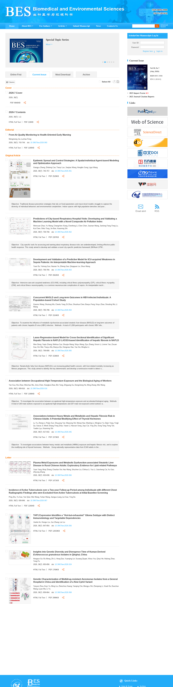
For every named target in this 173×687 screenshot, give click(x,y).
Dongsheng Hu (80, 385)
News (98, 26)
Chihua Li (86, 470)
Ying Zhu (93, 426)
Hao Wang (67, 470)
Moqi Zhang (47, 470)
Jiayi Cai (85, 426)
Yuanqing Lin (70, 559)
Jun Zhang (55, 522)
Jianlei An (37, 522)
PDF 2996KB (54, 598)
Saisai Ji (39, 426)
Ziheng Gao (64, 266)
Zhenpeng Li (98, 586)
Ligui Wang (93, 167)
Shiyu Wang (79, 344)
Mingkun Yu (99, 423)
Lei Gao (65, 497)
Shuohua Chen (78, 304)
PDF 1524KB (54, 315)
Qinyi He (100, 559)
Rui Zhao (19, 385)
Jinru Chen (39, 385)
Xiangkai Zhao (49, 385)
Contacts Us (112, 26)
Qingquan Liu (75, 266)
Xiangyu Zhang (39, 167)
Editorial (9, 130)
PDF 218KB (28, 122)
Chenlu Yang (60, 304)
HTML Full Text (15, 122)
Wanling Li (90, 423)
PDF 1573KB (54, 437)
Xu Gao (111, 470)
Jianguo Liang (56, 497)
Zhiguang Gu (69, 385)
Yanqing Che (78, 586)
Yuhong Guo (45, 266)
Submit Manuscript (81, 26)
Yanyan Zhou (38, 586)
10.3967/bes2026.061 (63, 171)
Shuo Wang (85, 266)
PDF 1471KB (54, 480)
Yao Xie (77, 347)
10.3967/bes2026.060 (38, 143)
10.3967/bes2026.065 (63, 351)
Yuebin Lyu (37, 428)
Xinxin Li (97, 344)
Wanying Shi (71, 423)
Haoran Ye (55, 266)
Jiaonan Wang (93, 226)
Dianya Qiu (57, 347)
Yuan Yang (37, 470)
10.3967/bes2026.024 (63, 564)
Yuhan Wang (45, 497)
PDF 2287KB (54, 237)
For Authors (44, 26)
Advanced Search (164, 26)
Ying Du (72, 497)
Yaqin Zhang (47, 344)
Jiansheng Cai (101, 470)
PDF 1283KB (29, 506)
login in (159, 51)
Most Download (62, 74)
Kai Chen (36, 228)
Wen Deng (37, 344)
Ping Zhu (12, 497)
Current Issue (39, 74)
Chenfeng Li (73, 226)
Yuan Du (36, 266)
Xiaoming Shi (62, 228)
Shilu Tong (45, 228)
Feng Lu (115, 226)
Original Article (12, 155)
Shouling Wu (110, 304)
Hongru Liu (46, 522)
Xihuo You (92, 559)
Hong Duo (60, 559)
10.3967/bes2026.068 (63, 592)
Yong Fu (36, 561)
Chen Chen (82, 226)
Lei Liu (62, 522)
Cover (8, 88)
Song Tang (102, 426)
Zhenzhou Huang (65, 586)
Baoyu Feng (90, 304)
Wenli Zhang (49, 426)
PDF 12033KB (54, 531)
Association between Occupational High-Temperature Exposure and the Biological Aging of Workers (60, 381)
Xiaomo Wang (38, 304)
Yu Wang (49, 226)
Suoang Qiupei (81, 559)
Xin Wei (40, 347)
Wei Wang (101, 385)
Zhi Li (53, 559)
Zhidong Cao (51, 167)
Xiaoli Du (107, 586)
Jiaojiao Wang (70, 167)
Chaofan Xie (57, 470)
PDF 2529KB (54, 176)
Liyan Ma (42, 589)
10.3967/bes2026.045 (63, 432)
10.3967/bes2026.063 (63, 270)
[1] (20, 178)
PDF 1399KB (29, 394)
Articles (61, 26)
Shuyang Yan (60, 423)
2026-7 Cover (15, 93)
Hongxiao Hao (68, 347)
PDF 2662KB (54, 275)
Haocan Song (76, 426)
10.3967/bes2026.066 (63, 475)
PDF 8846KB (15, 103)
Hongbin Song (82, 167)
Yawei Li (67, 426)
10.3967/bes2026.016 (38, 388)
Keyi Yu (47, 586)
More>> (49, 44)
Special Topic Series (58, 39)
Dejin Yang (109, 423)
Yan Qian (26, 497)
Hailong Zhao (109, 559)
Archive (86, 74)
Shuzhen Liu (76, 470)
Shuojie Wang (68, 344)
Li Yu (48, 589)
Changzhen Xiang (60, 226)
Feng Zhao (58, 426)
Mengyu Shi (88, 586)
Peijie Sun (50, 423)
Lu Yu (35, 423)
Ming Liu (54, 586)
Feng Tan (110, 426)
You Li (92, 470)
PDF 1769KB (54, 570)
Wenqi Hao (81, 423)
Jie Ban (53, 228)
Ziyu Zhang (89, 344)
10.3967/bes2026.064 (63, 310)
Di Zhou (69, 304)
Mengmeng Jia (14, 139)
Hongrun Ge (38, 559)
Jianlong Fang (105, 226)
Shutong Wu (50, 304)
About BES (26, 26)
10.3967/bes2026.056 (63, 526)
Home (12, 26)
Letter (8, 457)
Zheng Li (42, 423)
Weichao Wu (29, 385)
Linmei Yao (106, 344)
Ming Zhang (91, 385)
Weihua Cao (57, 344)
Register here (148, 51)
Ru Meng (46, 559)
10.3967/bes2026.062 (63, 232)
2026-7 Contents (17, 112)
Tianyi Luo (60, 167)
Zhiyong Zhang (39, 472)
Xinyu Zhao (100, 304)
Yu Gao (19, 497)
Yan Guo (12, 385)
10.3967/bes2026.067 (38, 500)
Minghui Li (85, 347)
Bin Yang (59, 385)
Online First (15, 74)
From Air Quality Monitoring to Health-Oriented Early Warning (40, 135)
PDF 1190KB (29, 148)
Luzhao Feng (26, 139)
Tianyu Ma (48, 347)
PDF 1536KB (54, 356)
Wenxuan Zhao (39, 226)
